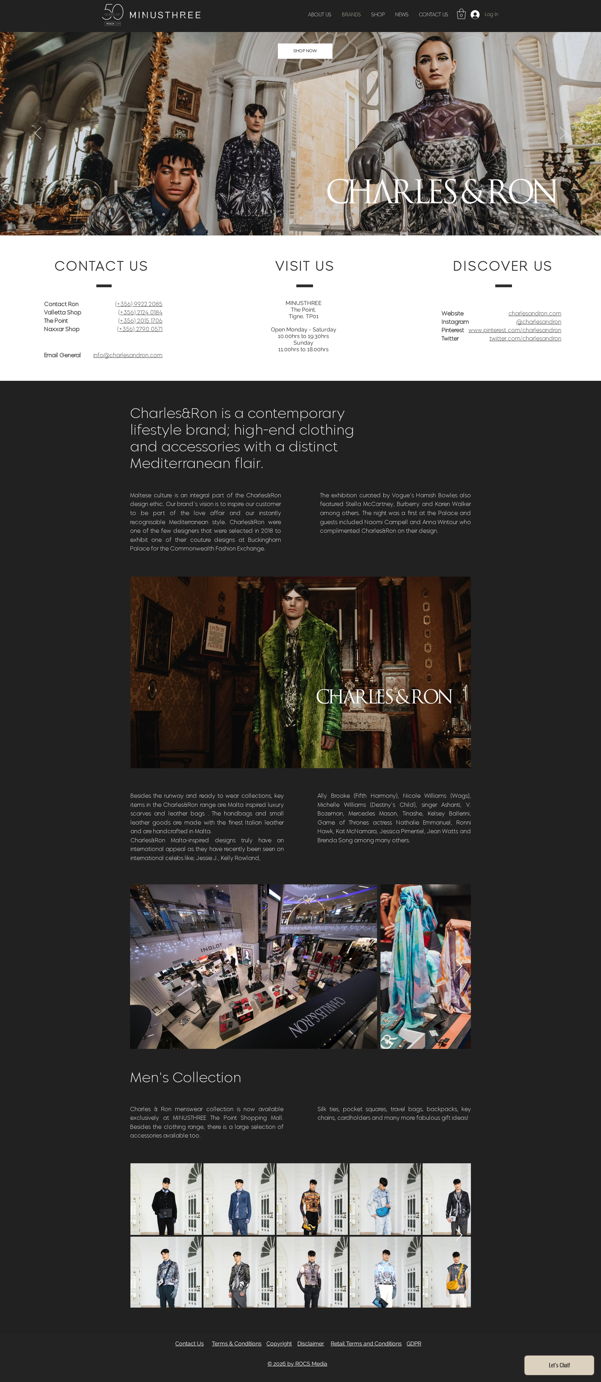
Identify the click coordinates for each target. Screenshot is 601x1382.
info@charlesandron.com (127, 355)
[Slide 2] (300, 218)
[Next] (563, 133)
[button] (461, 14)
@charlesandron (538, 322)
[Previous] (38, 133)
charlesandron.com (534, 313)
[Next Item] (459, 966)
